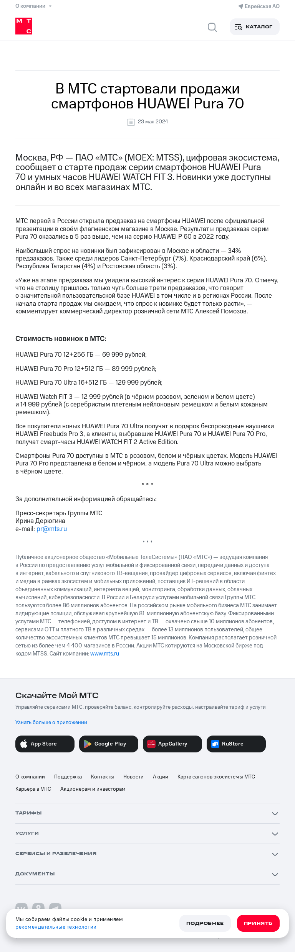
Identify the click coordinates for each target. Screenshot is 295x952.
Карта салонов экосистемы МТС (216, 777)
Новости (133, 777)
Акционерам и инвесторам (93, 789)
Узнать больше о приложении (51, 722)
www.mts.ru (104, 654)
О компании (30, 777)
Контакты (102, 777)
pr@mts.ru (51, 529)
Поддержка (68, 777)
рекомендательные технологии (56, 927)
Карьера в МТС (33, 789)
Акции (160, 777)
